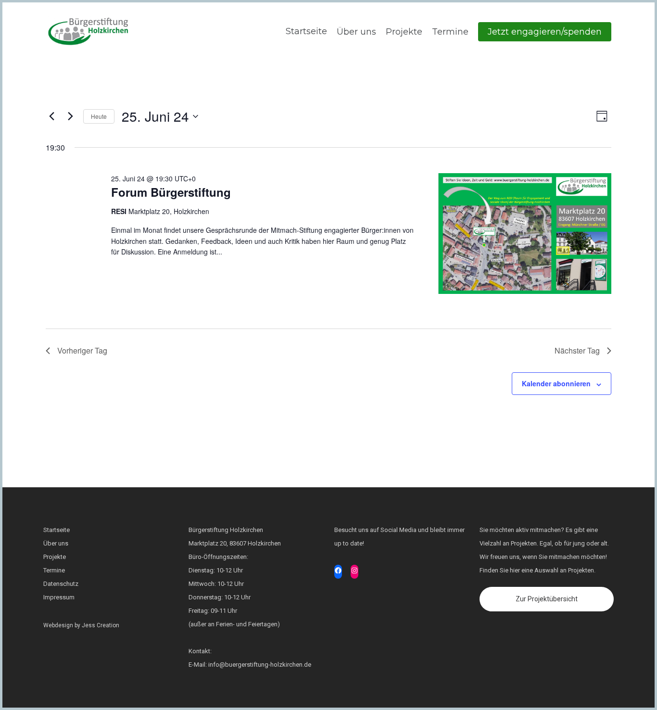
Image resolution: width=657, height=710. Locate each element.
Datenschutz (60, 583)
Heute (99, 116)
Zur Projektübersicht (547, 599)
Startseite (305, 31)
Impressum (59, 597)
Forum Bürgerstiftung (171, 192)
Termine (450, 31)
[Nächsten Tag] (70, 116)
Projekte (404, 31)
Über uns (356, 31)
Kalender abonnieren (556, 383)
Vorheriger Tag (82, 350)
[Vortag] (51, 116)
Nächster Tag (577, 350)
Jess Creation (100, 625)
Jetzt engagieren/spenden (545, 31)
